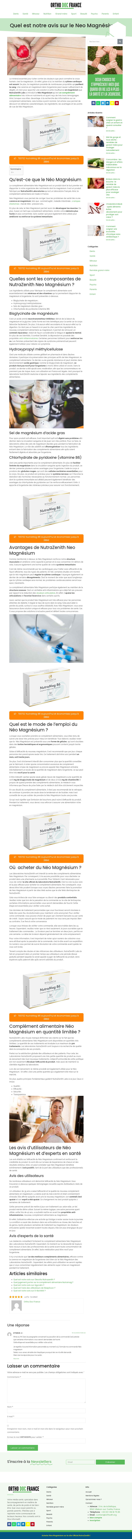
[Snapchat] (112, 103)
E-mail (10, 1416)
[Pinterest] (117, 103)
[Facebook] (93, 103)
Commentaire (14, 1377)
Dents (16, 13)
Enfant (116, 13)
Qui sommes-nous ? (94, 1499)
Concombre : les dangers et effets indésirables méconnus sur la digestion (114, 164)
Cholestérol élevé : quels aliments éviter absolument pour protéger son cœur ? (114, 210)
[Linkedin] (107, 103)
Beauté (83, 13)
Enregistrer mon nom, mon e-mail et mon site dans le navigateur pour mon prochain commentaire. (45, 1430)
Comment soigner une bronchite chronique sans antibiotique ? (113, 231)
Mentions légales (92, 1495)
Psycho (94, 13)
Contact (89, 1503)
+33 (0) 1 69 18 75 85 (110, 1512)
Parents (105, 13)
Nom (10, 1407)
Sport (73, 13)
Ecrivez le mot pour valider (25, 1437)
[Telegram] (103, 103)
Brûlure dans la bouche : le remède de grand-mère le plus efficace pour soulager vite (113, 187)
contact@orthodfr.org (106, 1515)
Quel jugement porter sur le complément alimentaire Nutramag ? (43, 1282)
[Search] (120, 41)
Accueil (88, 1492)
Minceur (35, 13)
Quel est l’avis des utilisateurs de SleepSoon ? (34, 1288)
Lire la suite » (110, 131)
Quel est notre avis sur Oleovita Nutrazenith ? (34, 1279)
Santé (25, 13)
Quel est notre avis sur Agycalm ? (28, 1285)
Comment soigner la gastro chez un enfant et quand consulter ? (114, 122)
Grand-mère (61, 13)
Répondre (16, 1358)
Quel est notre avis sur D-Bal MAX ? (29, 1290)
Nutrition (47, 13)
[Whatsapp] (98, 103)
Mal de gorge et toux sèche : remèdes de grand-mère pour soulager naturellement (114, 143)
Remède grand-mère (99, 270)
